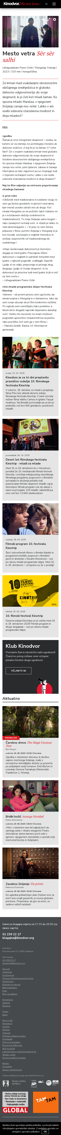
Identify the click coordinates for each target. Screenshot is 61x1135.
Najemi (5, 1063)
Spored (6, 969)
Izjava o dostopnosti (12, 1069)
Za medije (7, 1066)
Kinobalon (11, 737)
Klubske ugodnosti (11, 984)
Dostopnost (8, 975)
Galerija (6, 1002)
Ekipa (4, 1014)
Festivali (6, 1033)
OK (45, 1131)
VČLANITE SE (18, 670)
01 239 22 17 (11, 934)
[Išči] (46, 4)
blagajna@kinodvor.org (18, 938)
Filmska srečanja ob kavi (14, 1036)
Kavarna (6, 1005)
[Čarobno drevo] (30, 722)
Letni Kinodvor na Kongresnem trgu (19, 1051)
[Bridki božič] (30, 796)
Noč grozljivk (8, 1048)
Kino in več (7, 1020)
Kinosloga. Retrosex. (12, 1045)
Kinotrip (6, 1029)
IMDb (5, 127)
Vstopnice (7, 972)
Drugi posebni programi (14, 1057)
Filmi (4, 990)
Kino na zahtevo (9, 994)
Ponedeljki (7, 1039)
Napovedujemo (9, 987)
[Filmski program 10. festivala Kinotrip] (30, 519)
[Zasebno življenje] (30, 863)
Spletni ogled (8, 1054)
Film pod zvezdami (11, 1042)
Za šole (5, 1026)
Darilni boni (8, 981)
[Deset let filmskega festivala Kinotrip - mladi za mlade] (30, 434)
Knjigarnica (7, 999)
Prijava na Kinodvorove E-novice (17, 978)
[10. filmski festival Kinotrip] (30, 591)
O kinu (5, 1011)
